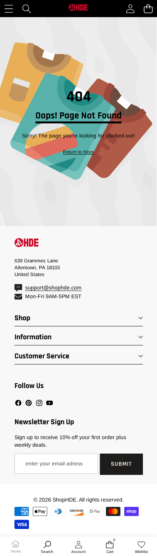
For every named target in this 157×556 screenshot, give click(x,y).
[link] (78, 152)
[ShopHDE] (78, 9)
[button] (148, 8)
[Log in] (130, 8)
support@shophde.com (53, 287)
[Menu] (8, 8)
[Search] (26, 8)
